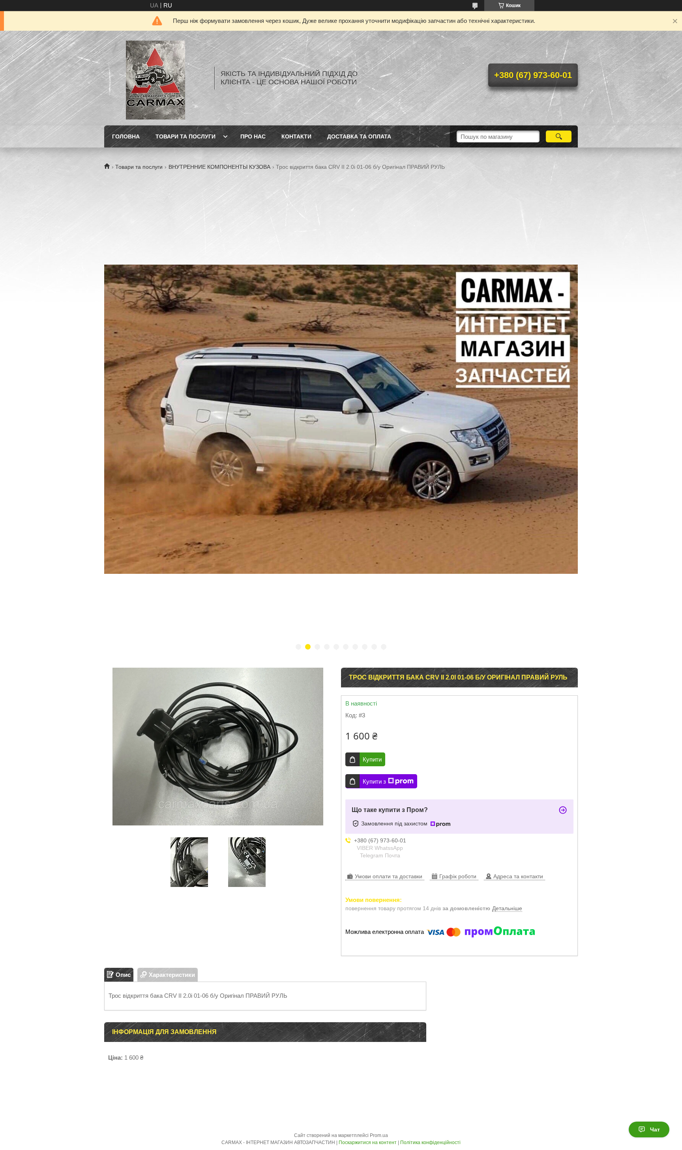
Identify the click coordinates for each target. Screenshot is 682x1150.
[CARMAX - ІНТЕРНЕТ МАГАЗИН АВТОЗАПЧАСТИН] (155, 78)
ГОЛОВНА (126, 136)
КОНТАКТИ (296, 136)
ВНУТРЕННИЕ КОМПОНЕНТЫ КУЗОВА (219, 167)
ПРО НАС (253, 136)
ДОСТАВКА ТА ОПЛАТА (359, 136)
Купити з (374, 781)
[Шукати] (558, 136)
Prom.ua (379, 1135)
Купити (372, 759)
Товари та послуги (139, 167)
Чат (655, 1129)
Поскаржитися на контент (368, 1142)
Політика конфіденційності (430, 1142)
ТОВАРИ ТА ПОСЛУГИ (185, 136)
